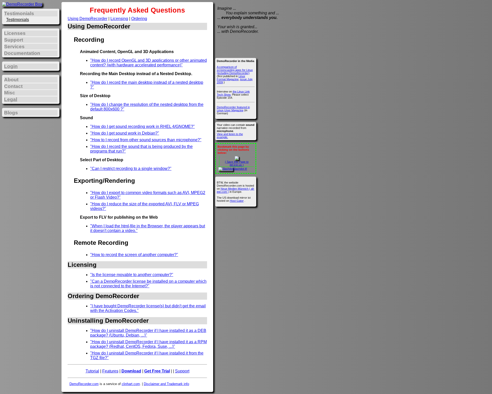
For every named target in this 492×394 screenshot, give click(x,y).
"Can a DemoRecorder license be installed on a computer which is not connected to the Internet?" (148, 283)
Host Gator (237, 200)
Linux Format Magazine (231, 78)
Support (182, 371)
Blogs (11, 112)
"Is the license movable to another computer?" (131, 274)
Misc (9, 92)
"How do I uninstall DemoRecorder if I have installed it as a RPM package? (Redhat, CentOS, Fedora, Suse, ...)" (148, 344)
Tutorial (92, 371)
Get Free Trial (157, 371)
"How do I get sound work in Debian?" (124, 133)
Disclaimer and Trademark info (166, 384)
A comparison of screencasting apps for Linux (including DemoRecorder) (235, 70)
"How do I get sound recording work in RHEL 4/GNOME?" (142, 126)
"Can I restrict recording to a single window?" (130, 168)
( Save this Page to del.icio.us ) (237, 163)
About (11, 79)
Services (14, 46)
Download (131, 371)
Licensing (119, 18)
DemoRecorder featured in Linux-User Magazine (233, 109)
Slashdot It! (240, 168)
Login (11, 66)
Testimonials (17, 19)
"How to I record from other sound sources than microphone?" (145, 140)
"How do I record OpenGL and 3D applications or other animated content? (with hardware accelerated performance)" (148, 62)
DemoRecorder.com (84, 384)
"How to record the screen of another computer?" (134, 254)
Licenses (15, 33)
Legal (10, 99)
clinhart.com (131, 384)
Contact (13, 86)
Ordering (139, 18)
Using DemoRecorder (87, 18)
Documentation (22, 53)
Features (110, 371)
